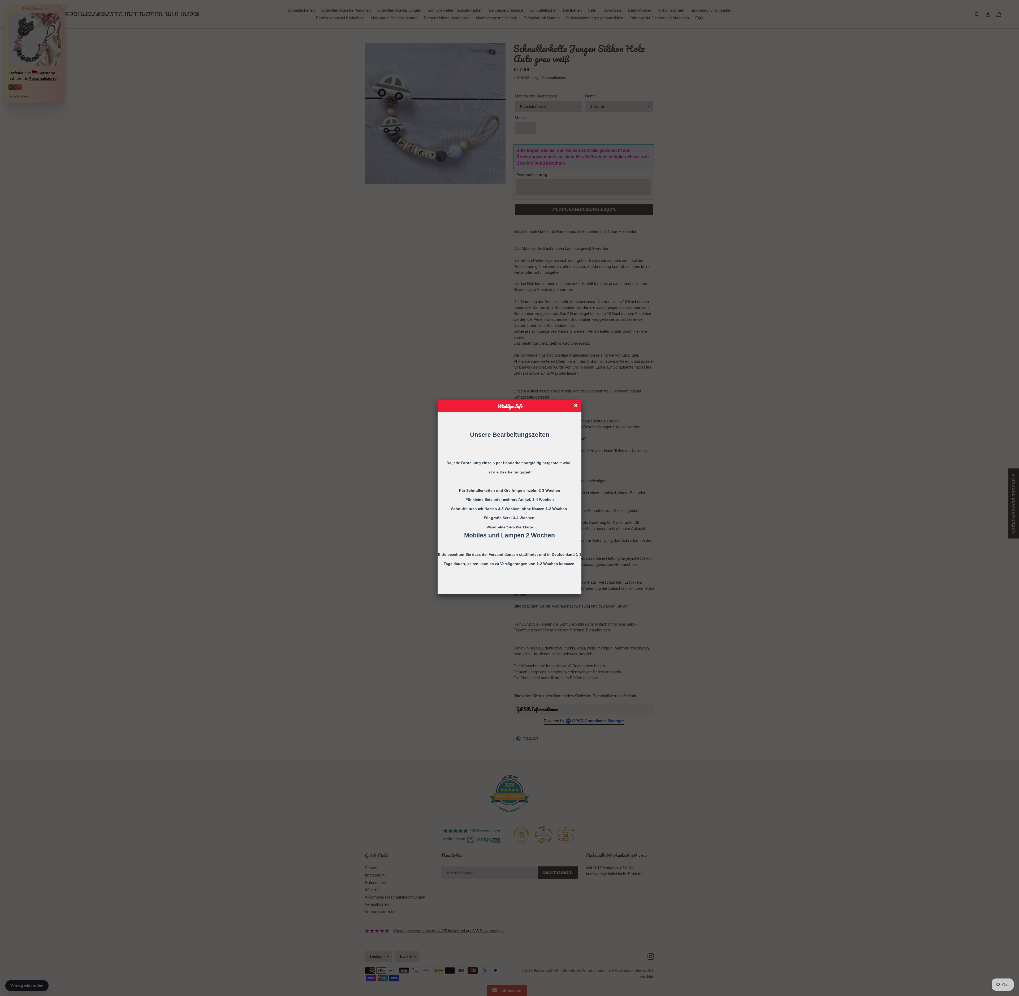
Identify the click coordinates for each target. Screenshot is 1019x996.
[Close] (576, 406)
